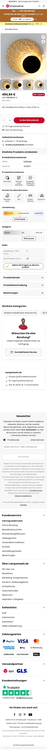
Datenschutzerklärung (23, 496)
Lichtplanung (8, 586)
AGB (4, 613)
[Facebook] (16, 714)
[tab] (23, 535)
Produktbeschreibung (15, 285)
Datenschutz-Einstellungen (16, 720)
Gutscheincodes (10, 590)
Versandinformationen (13, 542)
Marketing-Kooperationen (15, 577)
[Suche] (39, 6)
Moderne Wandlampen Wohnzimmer (20, 313)
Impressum (7, 621)
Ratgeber (18, 599)
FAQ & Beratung (10, 525)
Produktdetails (12, 277)
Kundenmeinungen (14, 680)
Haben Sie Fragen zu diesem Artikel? (25, 266)
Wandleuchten (11, 29)
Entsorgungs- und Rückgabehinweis (24, 727)
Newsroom (7, 594)
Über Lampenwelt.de (15, 563)
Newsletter (7, 573)
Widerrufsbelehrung (12, 625)
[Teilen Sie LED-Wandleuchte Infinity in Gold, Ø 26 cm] (43, 41)
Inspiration (7, 599)
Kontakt (6, 546)
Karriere (6, 582)
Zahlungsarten (9, 538)
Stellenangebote (20, 582)
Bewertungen (11, 292)
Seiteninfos (9, 607)
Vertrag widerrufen (12, 520)
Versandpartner (12, 664)
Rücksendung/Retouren (13, 533)
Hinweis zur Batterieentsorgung (29, 723)
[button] (6, 84)
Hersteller (23, 505)
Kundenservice (11, 515)
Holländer (28, 161)
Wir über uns (8, 569)
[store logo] (16, 6)
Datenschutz (8, 617)
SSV (22, 19)
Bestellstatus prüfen (12, 529)
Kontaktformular (36, 490)
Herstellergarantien (11, 551)
